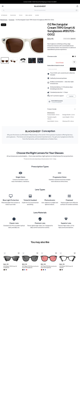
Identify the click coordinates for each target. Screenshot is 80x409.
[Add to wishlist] (74, 62)
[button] (76, 10)
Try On (3, 24)
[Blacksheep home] (40, 6)
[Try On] (5, 253)
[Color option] (4, 269)
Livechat (71, 96)
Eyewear (11, 20)
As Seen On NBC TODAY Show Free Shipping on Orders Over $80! (40, 1)
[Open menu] (2, 6)
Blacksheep (3, 20)
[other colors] (72, 56)
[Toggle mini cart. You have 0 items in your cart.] (77, 6)
